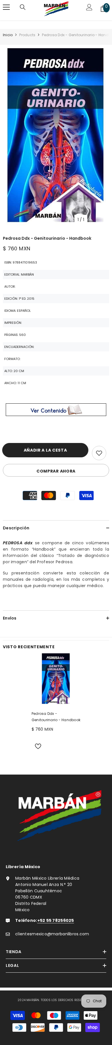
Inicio (8, 34)
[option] (56, 136)
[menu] (6, 7)
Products (27, 34)
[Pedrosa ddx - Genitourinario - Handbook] (56, 679)
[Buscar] (22, 8)
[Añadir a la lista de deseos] (99, 453)
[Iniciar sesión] (89, 8)
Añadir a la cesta (47, 450)
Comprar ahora (56, 471)
